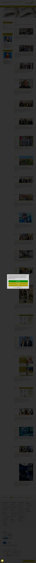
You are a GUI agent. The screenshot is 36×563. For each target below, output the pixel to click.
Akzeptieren (18, 281)
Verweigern (18, 283)
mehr (18, 285)
